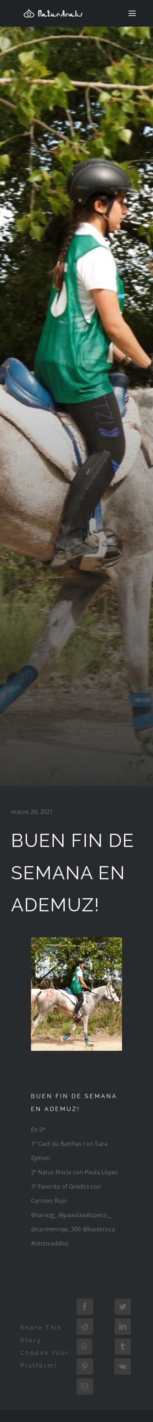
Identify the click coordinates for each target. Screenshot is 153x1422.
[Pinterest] (85, 1366)
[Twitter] (123, 1307)
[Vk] (122, 1366)
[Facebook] (85, 1307)
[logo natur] (53, 12)
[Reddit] (85, 1327)
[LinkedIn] (123, 1327)
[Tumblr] (123, 1347)
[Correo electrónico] (85, 1386)
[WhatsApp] (84, 1347)
